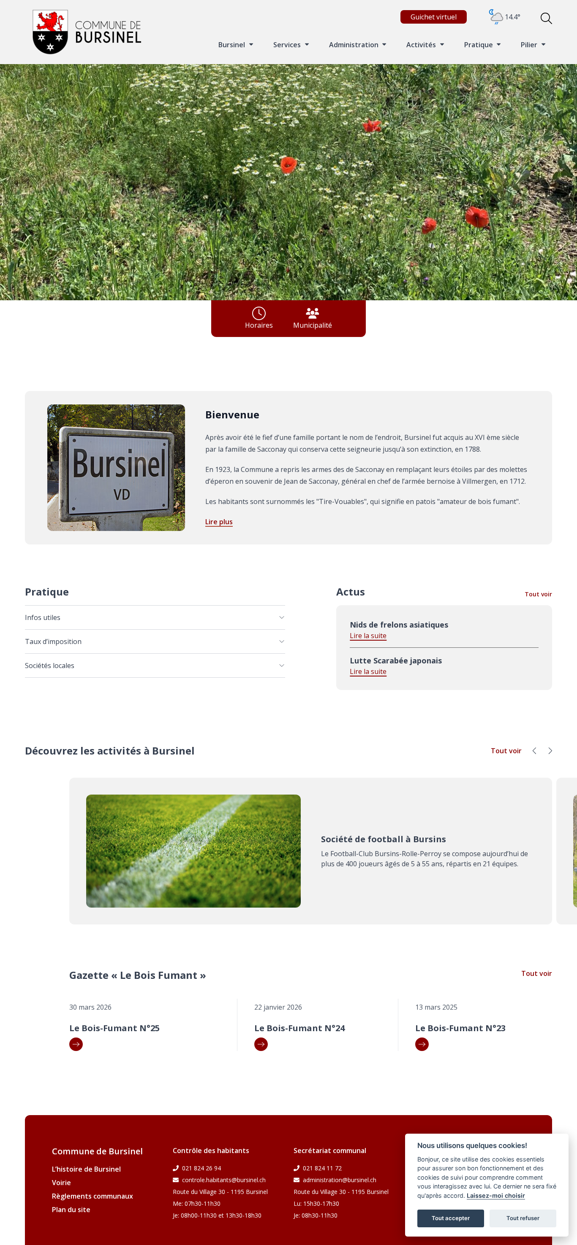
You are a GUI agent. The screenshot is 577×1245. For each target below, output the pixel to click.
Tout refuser (522, 1218)
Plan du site (71, 1209)
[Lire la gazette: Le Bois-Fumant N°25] (149, 1044)
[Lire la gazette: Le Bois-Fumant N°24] (322, 1044)
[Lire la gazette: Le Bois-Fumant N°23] (483, 1044)
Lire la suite (368, 635)
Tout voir (538, 594)
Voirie (61, 1182)
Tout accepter (451, 1218)
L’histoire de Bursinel (86, 1169)
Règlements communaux (92, 1196)
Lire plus (219, 521)
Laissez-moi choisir (496, 1195)
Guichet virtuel (434, 17)
